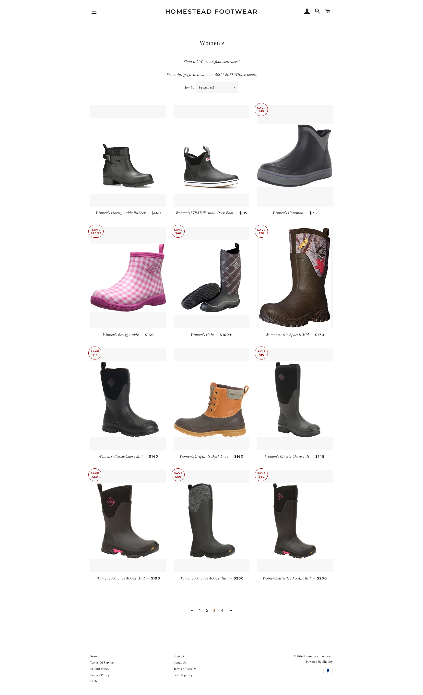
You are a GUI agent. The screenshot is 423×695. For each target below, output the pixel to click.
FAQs (93, 681)
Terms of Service (185, 669)
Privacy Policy (99, 675)
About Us (180, 662)
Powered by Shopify (319, 661)
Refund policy (183, 675)
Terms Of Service (102, 662)
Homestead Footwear (211, 11)
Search (94, 656)
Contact (179, 656)
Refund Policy (99, 669)
